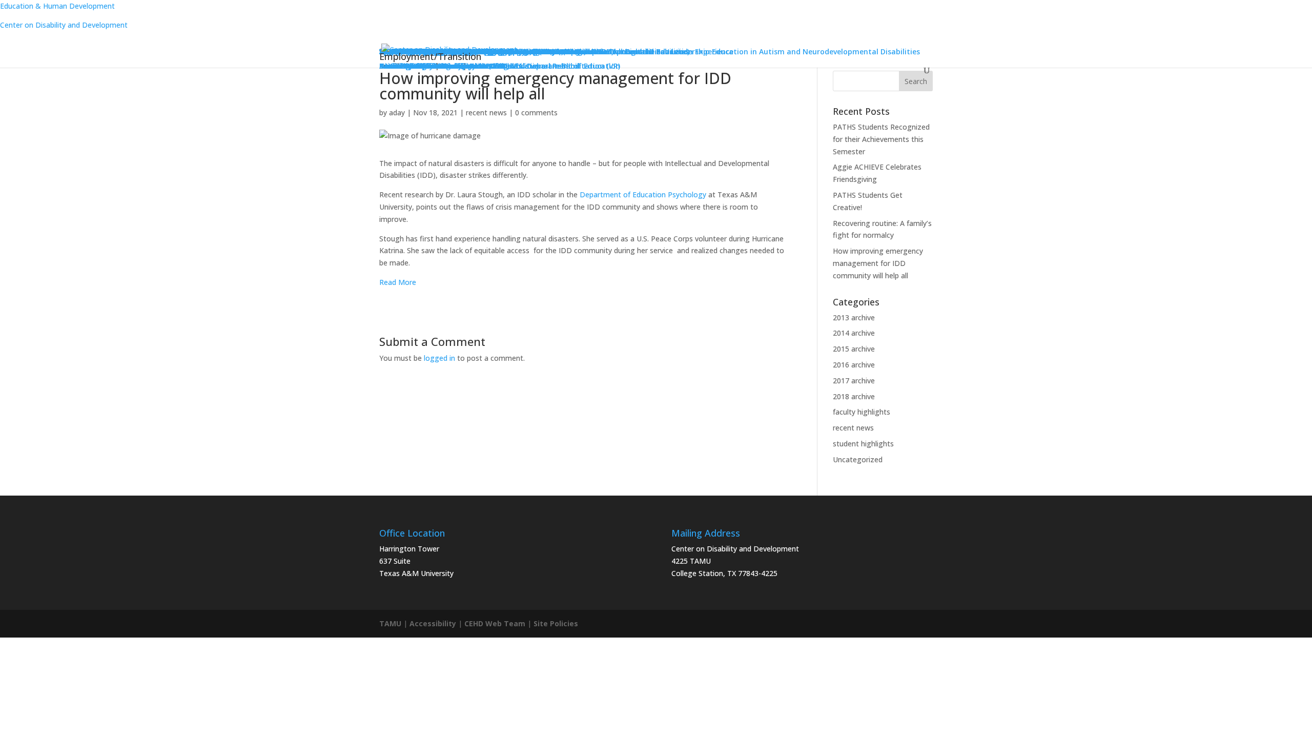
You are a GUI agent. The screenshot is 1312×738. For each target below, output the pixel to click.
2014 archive (854, 333)
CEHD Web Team (494, 623)
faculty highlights (861, 412)
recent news (486, 112)
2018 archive (854, 396)
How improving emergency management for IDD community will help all (878, 263)
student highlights (863, 443)
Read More (397, 282)
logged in (439, 358)
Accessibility (432, 623)
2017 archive (854, 380)
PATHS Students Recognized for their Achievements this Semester (881, 139)
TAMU (390, 623)
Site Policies (556, 623)
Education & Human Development (57, 6)
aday (397, 112)
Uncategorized (858, 459)
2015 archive (854, 349)
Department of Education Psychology (643, 194)
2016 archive (854, 365)
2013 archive (854, 317)
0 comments (536, 112)
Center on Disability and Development (64, 25)
